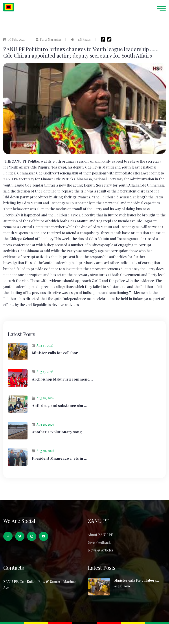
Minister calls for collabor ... (56, 352)
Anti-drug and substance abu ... (59, 405)
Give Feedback (99, 542)
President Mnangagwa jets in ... (59, 458)
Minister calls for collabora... (136, 580)
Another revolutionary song (57, 431)
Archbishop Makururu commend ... (62, 379)
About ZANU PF (100, 534)
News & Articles (100, 550)
